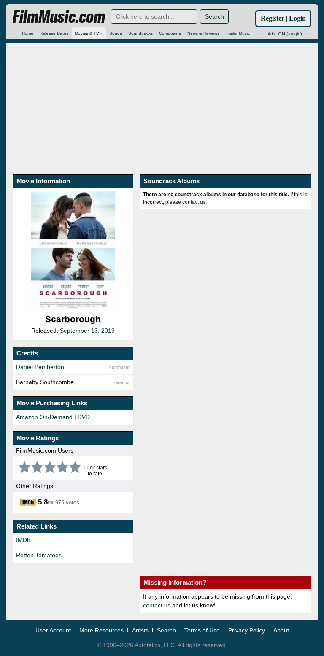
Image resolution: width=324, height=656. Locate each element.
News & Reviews (203, 33)
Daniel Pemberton (40, 366)
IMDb (23, 540)
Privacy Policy (246, 630)
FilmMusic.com (59, 17)
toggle (294, 33)
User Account (53, 630)
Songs (115, 33)
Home (27, 33)
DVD (84, 417)
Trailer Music (238, 33)
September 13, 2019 (87, 330)
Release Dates (54, 33)
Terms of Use (202, 630)
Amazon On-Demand (44, 417)
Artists (140, 630)
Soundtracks (140, 33)
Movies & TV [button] (87, 33)
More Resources (101, 630)
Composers (170, 33)
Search (214, 16)
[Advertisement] (162, 102)
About (281, 630)
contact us (193, 202)
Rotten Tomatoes (39, 555)
